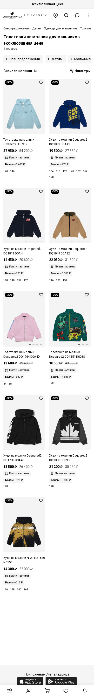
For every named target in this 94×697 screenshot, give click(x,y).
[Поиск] (66, 15)
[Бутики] (56, 15)
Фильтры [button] (82, 71)
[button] (77, 15)
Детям (57, 59)
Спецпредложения (24, 59)
